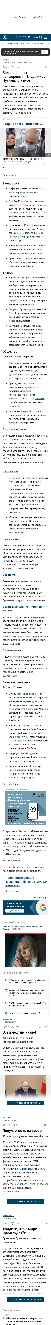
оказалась (33, 245)
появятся (39, 398)
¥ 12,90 (26, 43)
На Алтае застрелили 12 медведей (24, 1013)
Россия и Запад (11, 784)
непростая (14, 329)
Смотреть (8, 175)
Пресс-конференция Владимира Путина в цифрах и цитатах (26, 881)
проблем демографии (20, 236)
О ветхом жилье (12, 650)
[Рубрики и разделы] (46, 37)
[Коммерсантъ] (5, 37)
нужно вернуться (18, 192)
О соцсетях (9, 574)
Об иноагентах (11, 539)
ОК (45, 52)
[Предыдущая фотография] (2, 142)
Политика (6, 59)
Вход (36, 37)
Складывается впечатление (23, 693)
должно (29, 258)
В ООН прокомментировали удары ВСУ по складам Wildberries (27, 1004)
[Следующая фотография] (48, 142)
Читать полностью (25, 1103)
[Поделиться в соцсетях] (45, 67)
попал (23, 769)
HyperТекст (7, 1151)
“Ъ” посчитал (26, 1202)
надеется (30, 370)
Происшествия (8, 1249)
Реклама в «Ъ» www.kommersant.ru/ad (26, 17)
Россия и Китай (11, 860)
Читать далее (12, 890)
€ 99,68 (18, 43)
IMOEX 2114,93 (37, 43)
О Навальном (10, 471)
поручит (31, 309)
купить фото (43, 164)
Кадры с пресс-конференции (23, 124)
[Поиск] (41, 37)
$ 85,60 (9, 43)
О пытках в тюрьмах (14, 429)
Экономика (7, 1019)
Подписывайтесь (14, 911)
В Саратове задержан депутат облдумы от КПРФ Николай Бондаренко (27, 981)
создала (26, 277)
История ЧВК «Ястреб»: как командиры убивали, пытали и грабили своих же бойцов (26, 993)
